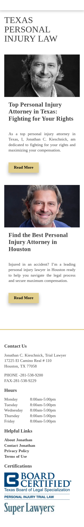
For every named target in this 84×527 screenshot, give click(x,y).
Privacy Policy (16, 451)
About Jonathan (18, 440)
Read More (23, 167)
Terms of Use (15, 456)
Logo (42, 5)
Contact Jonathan (19, 445)
